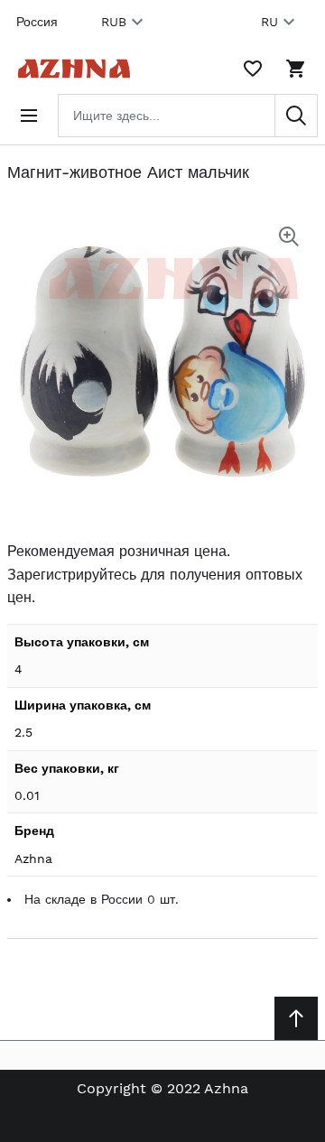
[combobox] (188, 115)
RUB (113, 21)
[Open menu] (29, 115)
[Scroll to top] (296, 1018)
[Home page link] (70, 68)
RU (269, 21)
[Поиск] (296, 115)
